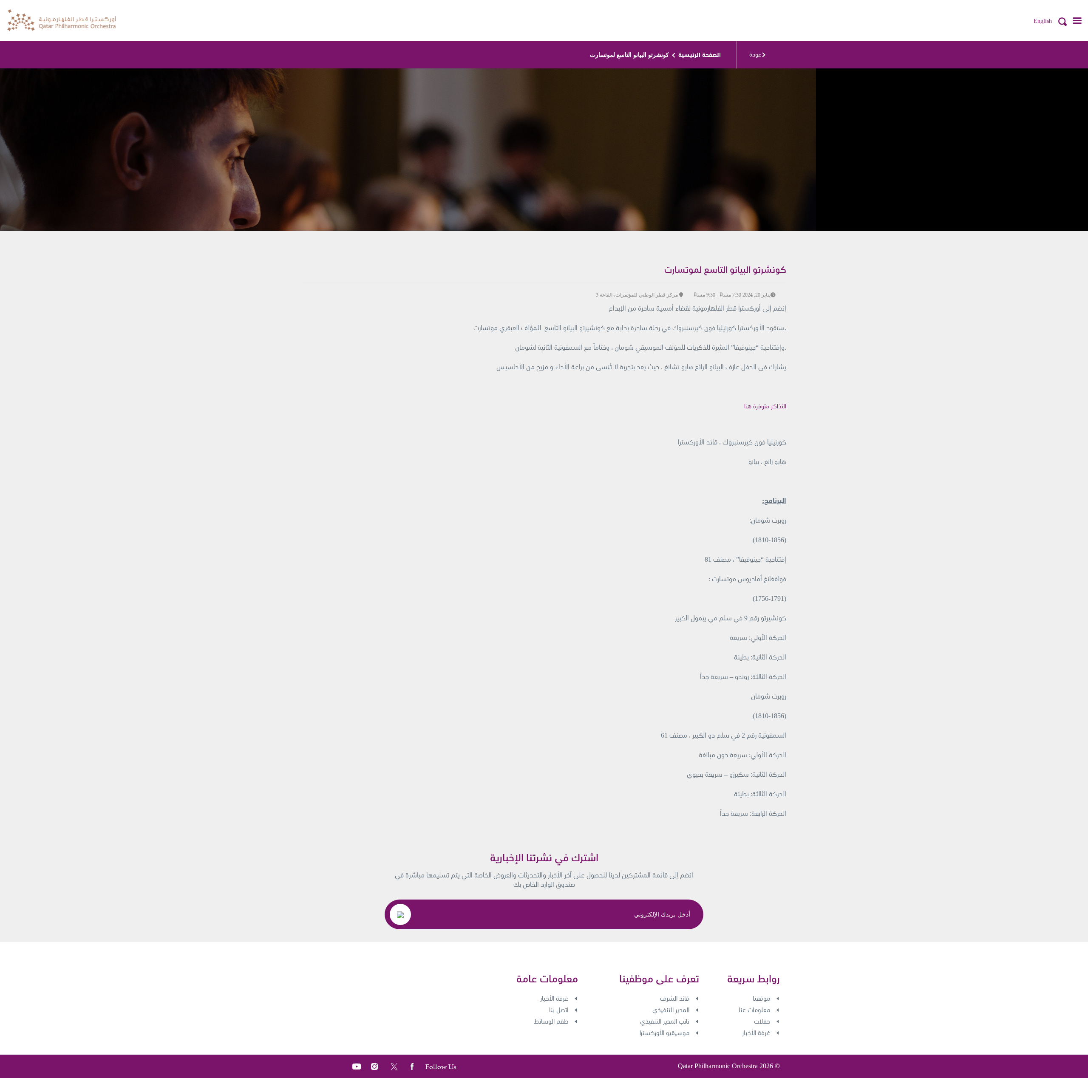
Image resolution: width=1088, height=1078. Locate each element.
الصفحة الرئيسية (699, 55)
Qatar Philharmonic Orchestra (718, 1066)
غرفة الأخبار (756, 1033)
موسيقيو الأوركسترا (664, 1033)
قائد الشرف (674, 998)
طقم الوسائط (551, 1021)
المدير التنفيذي (670, 1010)
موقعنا (761, 998)
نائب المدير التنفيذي (664, 1021)
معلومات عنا (754, 1010)
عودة (755, 54)
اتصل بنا (558, 1010)
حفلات (762, 1021)
